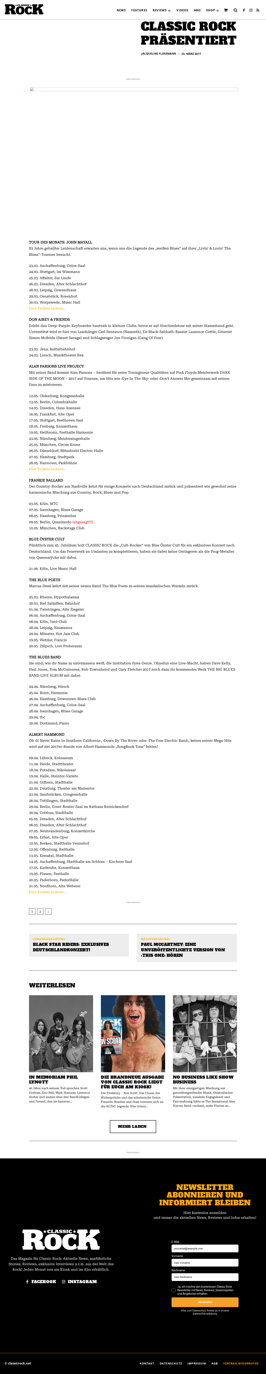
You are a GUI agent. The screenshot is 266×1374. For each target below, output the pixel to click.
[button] (235, 10)
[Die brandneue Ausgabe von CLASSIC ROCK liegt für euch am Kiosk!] (133, 1033)
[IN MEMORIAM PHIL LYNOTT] (61, 1033)
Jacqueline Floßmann (158, 53)
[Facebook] (243, 10)
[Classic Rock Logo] (24, 9)
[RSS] (257, 10)
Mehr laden (132, 1126)
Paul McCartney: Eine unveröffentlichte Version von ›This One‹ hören (183, 950)
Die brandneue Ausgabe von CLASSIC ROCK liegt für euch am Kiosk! (132, 1082)
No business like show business (203, 1079)
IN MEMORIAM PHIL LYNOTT (53, 1079)
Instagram (82, 1282)
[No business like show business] (205, 1033)
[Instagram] (250, 10)
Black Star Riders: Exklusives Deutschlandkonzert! (71, 947)
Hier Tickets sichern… (47, 308)
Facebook (44, 1282)
